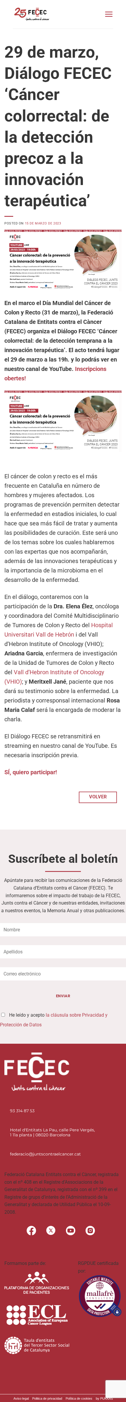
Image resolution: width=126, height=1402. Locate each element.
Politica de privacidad (47, 1398)
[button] (108, 14)
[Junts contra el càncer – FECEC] (31, 14)
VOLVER (98, 797)
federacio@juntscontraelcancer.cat (45, 1154)
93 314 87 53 (22, 1110)
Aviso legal (21, 1398)
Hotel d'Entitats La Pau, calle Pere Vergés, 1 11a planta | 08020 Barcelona (52, 1132)
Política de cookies (79, 1398)
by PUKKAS (104, 1398)
